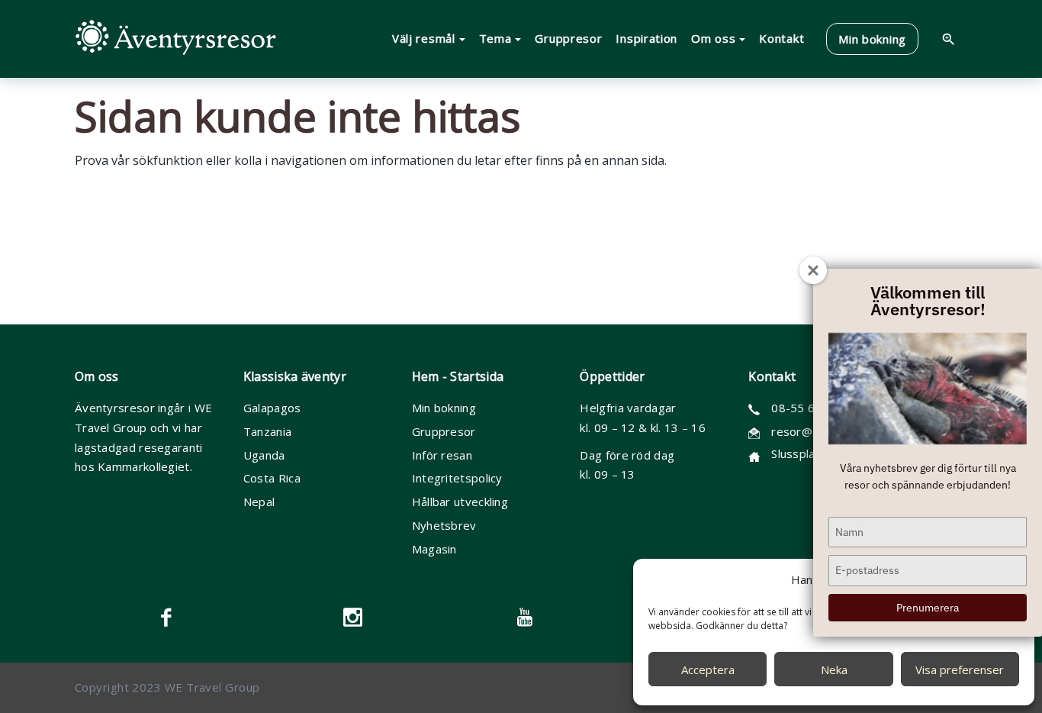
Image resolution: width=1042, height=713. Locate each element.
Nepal (259, 501)
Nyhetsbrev (444, 525)
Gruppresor (444, 431)
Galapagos (272, 407)
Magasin (434, 549)
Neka (834, 669)
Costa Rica (272, 478)
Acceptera (708, 669)
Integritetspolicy (457, 478)
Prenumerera (927, 608)
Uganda (264, 455)
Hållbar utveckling (460, 501)
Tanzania (267, 431)
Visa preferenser (959, 669)
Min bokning (444, 407)
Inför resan (442, 455)
